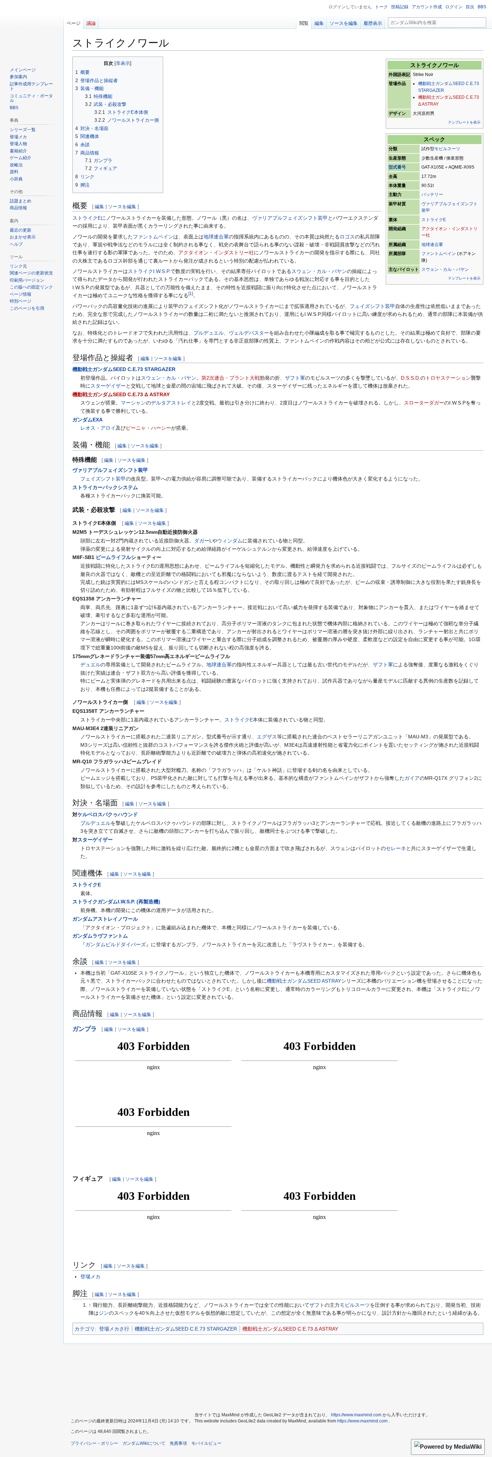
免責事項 (178, 1443)
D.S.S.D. (410, 378)
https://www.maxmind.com (356, 1414)
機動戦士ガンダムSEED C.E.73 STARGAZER (123, 369)
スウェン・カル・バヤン (445, 269)
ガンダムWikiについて (143, 1443)
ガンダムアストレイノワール (105, 919)
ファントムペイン (438, 253)
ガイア (412, 778)
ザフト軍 (295, 378)
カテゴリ (85, 1329)
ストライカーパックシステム (105, 487)
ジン (104, 1313)
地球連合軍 (432, 244)
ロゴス (347, 237)
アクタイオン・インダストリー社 (216, 252)
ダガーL (203, 541)
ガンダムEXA (87, 420)
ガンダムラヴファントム (100, 936)
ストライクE (433, 219)
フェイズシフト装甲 (372, 306)
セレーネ (396, 848)
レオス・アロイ (98, 428)
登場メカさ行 (114, 1329)
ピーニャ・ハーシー (148, 428)
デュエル (90, 664)
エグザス (267, 736)
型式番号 (397, 167)
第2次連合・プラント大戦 (230, 378)
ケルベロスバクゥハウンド (107, 814)
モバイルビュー (206, 1443)
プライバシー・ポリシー (94, 1443)
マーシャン (133, 403)
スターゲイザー (108, 386)
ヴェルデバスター (249, 333)
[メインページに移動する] (32, 29)
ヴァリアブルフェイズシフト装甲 (290, 218)
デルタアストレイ (171, 403)
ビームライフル (113, 557)
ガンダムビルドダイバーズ (115, 944)
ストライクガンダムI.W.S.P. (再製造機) (116, 901)
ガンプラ (84, 1028)
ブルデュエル (208, 333)
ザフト (317, 1305)
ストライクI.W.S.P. (149, 271)
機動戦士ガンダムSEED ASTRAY (304, 981)
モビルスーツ (447, 148)
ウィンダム (229, 541)
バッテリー (432, 194)
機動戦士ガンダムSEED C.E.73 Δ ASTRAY (121, 394)
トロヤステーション (448, 378)
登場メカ (90, 1276)
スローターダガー (424, 403)
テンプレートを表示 (464, 122)
